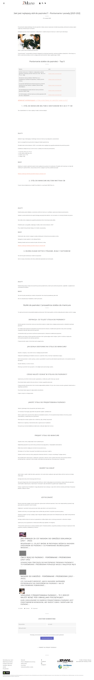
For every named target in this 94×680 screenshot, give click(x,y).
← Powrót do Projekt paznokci (47, 647)
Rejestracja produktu (8, 661)
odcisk (4, 667)
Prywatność (6, 668)
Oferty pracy (24, 663)
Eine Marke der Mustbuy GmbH (83, 661)
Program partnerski (7, 663)
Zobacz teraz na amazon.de (54, 73)
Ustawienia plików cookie (27, 667)
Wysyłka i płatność (7, 665)
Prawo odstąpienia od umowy (28, 661)
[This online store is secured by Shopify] (6, 674)
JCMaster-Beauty (87, 660)
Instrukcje (23, 665)
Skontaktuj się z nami (8, 660)
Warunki (23, 660)
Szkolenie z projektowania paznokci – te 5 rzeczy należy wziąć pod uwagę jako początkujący (45, 596)
